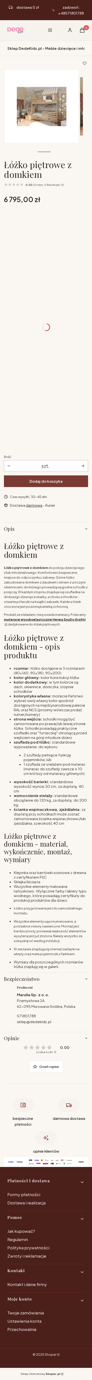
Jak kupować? (21, 1231)
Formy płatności (23, 1194)
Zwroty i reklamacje (26, 1256)
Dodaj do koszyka (46, 481)
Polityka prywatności (28, 1247)
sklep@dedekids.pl (34, 1021)
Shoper (50, 1354)
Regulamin (17, 1239)
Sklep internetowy (40, 1373)
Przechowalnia (21, 1329)
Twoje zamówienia (25, 1312)
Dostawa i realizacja (26, 1202)
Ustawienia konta (24, 1321)
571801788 (26, 1015)
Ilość (7, 457)
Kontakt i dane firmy (27, 1284)
